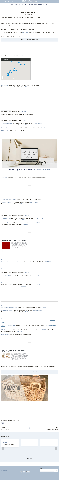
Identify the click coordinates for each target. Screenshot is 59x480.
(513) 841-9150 (43, 307)
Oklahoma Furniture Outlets (52, 428)
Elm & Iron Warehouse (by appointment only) (10, 127)
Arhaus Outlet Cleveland (6, 110)
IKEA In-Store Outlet (5, 130)
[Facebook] (2, 1)
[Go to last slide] (3, 448)
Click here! (27, 86)
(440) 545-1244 (40, 218)
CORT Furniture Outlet (5, 275)
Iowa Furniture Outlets (28, 440)
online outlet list (25, 32)
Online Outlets (19, 4)
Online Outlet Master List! (42, 169)
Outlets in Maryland (47, 440)
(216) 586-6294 (35, 275)
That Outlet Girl (27, 14)
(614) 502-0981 (44, 127)
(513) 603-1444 (46, 320)
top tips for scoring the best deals (38, 27)
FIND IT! (41, 468)
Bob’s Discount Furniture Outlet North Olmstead (11, 261)
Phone (30, 202)
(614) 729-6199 (37, 284)
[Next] (56, 448)
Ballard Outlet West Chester (7, 329)
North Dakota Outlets (5, 428)
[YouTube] (9, 1)
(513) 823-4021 (38, 123)
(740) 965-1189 (39, 310)
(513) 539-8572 (38, 222)
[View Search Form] (57, 1)
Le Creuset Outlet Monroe (6, 222)
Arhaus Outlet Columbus (6, 202)
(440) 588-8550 (48, 261)
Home (12, 4)
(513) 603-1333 (45, 329)
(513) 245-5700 (35, 118)
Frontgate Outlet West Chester (7, 320)
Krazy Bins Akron (4, 85)
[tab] (27, 458)
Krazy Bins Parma (4, 270)
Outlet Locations (28, 4)
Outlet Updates (38, 4)
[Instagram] (5, 1)
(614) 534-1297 (36, 202)
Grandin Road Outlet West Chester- (8, 325)
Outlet (3, 423)
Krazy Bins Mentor (5, 213)
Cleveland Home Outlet (6, 218)
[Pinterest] (12, 1)
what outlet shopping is (22, 27)
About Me (45, 4)
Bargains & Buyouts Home (6, 123)
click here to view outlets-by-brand (25, 55)
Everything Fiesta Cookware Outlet (8, 199)
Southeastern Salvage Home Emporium (9, 307)
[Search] (56, 470)
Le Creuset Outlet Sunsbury (7, 310)
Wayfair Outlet (4, 177)
